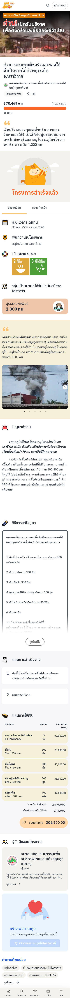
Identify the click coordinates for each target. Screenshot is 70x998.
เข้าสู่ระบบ (60, 5)
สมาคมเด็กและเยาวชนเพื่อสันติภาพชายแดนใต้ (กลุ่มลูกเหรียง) (37, 85)
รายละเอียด (14, 207)
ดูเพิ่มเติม (35, 641)
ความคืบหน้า (39, 207)
